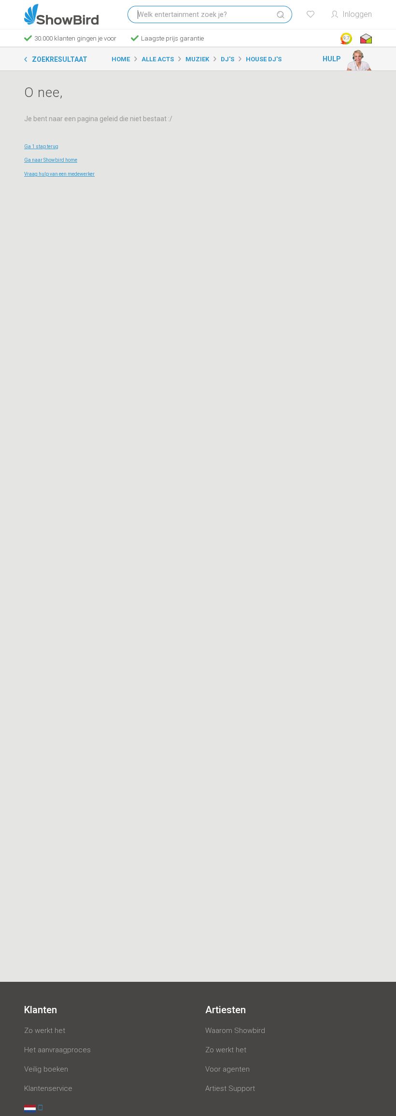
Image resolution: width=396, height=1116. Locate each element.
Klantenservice (48, 1088)
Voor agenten (227, 1069)
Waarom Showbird (235, 1030)
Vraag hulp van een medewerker (59, 174)
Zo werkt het (44, 1030)
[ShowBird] (61, 14)
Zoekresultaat (59, 59)
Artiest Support (230, 1088)
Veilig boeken (46, 1069)
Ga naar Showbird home (50, 160)
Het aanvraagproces (57, 1050)
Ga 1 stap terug (41, 146)
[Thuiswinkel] (365, 38)
